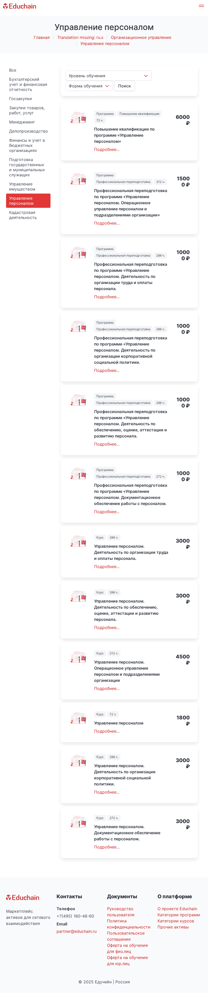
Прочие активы (173, 926)
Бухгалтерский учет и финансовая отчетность (28, 84)
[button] (201, 7)
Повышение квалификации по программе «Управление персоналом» (124, 135)
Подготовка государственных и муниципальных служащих (27, 167)
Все (12, 70)
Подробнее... (106, 149)
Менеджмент (22, 121)
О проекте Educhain (177, 908)
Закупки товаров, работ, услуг (27, 110)
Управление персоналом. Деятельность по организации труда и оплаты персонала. (131, 552)
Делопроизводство (28, 131)
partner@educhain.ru (77, 931)
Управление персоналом (21, 201)
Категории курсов (176, 920)
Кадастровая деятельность (23, 215)
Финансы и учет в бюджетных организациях (27, 145)
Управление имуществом (22, 186)
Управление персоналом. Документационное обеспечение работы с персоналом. (127, 832)
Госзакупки (20, 98)
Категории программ (179, 914)
